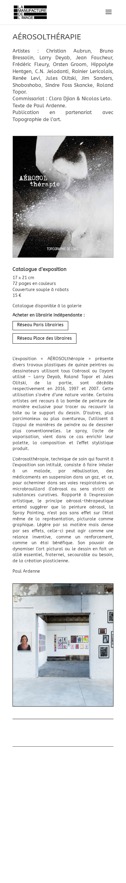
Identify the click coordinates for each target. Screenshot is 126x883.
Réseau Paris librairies (40, 324)
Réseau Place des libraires (44, 338)
